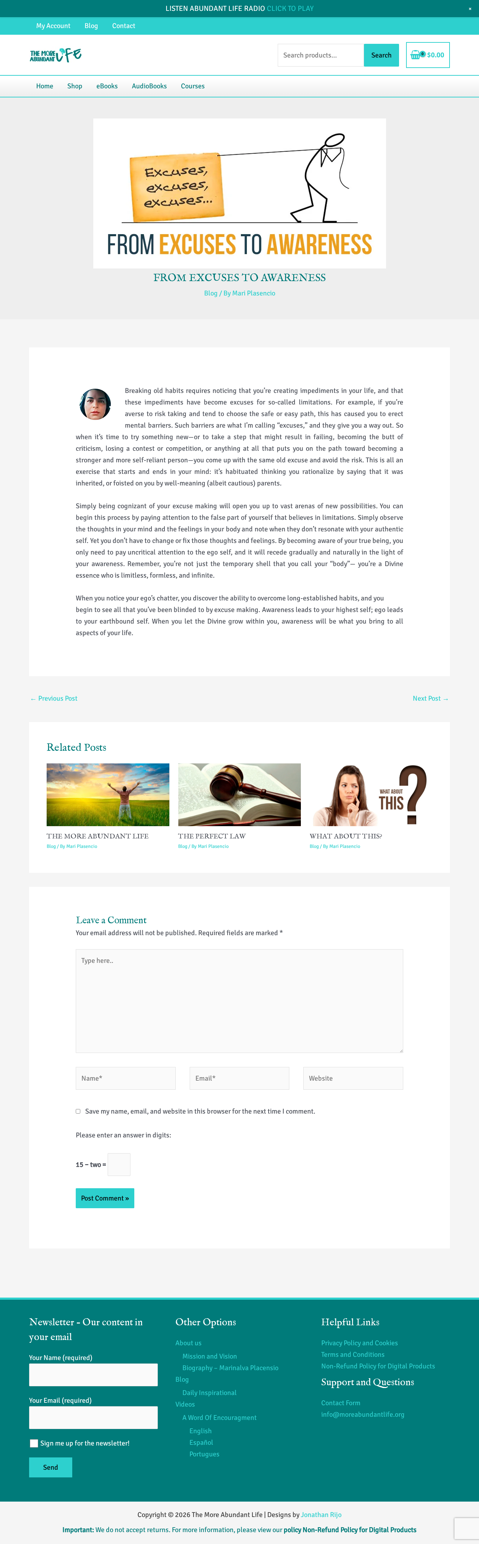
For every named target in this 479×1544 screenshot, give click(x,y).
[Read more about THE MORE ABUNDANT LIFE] (108, 794)
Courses (193, 86)
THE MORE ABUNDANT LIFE (98, 836)
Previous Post (53, 698)
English (200, 1431)
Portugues (204, 1454)
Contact (123, 25)
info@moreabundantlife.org (363, 1414)
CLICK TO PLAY (290, 8)
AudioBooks (149, 86)
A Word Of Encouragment (219, 1417)
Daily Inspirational (209, 1392)
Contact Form (340, 1403)
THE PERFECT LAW (212, 836)
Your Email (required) (60, 1400)
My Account (53, 25)
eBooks (107, 86)
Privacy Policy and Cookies (359, 1343)
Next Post (431, 698)
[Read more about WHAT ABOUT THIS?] (371, 794)
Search (381, 55)
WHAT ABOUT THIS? (346, 836)
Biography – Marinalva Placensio (230, 1367)
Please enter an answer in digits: (123, 1135)
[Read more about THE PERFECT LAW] (239, 794)
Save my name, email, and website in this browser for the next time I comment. (200, 1111)
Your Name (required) (61, 1357)
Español (201, 1442)
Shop (74, 86)
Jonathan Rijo (321, 1514)
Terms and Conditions (353, 1354)
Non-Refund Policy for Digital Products (378, 1366)
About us (188, 1343)
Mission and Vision (209, 1356)
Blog (91, 25)
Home (44, 86)
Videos (185, 1404)
